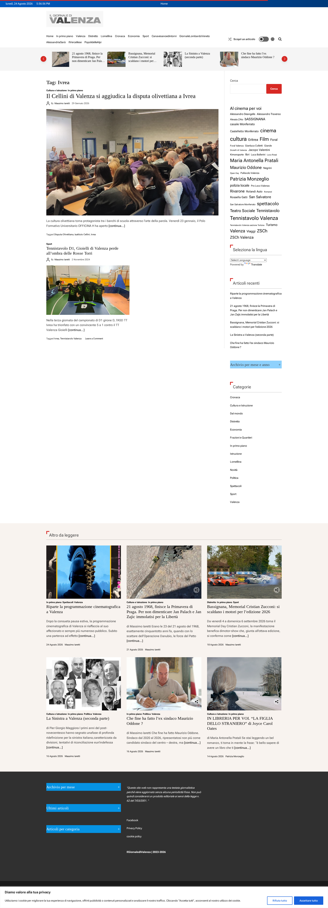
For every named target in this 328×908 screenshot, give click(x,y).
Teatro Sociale (242, 210)
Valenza (80, 36)
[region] (164, 897)
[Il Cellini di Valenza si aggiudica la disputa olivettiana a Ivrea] (132, 162)
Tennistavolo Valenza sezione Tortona (247, 225)
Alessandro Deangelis (242, 114)
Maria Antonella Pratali (254, 160)
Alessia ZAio (236, 119)
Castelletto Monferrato (244, 131)
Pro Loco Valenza (260, 185)
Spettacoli (235, 486)
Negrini (267, 167)
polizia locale (239, 185)
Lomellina (106, 36)
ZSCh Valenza (242, 237)
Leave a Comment (94, 338)
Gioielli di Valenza (238, 150)
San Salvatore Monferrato (242, 204)
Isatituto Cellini (82, 234)
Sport (146, 36)
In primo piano (64, 36)
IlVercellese (75, 42)
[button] (43, 59)
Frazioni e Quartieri (241, 437)
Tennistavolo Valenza (70, 338)
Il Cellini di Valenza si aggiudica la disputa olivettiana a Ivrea (121, 96)
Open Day (234, 173)
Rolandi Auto (254, 191)
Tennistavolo (267, 210)
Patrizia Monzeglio (249, 179)
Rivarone (237, 191)
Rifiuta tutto (280, 900)
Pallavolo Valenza (249, 173)
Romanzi (268, 192)
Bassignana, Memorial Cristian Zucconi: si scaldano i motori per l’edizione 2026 (86, 59)
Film (264, 139)
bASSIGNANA (255, 119)
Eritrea (253, 140)
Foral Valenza (237, 145)
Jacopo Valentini (259, 150)
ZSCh (262, 231)
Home (164, 3)
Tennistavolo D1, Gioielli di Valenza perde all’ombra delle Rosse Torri (82, 251)
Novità (233, 469)
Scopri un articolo (244, 39)
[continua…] (117, 226)
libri (247, 154)
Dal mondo (236, 413)
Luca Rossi (272, 154)
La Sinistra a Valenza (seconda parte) (142, 55)
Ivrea (93, 234)
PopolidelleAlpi (92, 42)
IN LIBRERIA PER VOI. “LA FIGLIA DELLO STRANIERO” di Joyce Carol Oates (258, 59)
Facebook (132, 820)
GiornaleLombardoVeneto (194, 36)
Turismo (272, 225)
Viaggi (251, 231)
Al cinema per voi (245, 108)
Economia (134, 36)
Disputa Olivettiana (63, 234)
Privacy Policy (134, 828)
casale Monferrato (242, 124)
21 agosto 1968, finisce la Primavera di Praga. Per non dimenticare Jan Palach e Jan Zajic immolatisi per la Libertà (253, 310)
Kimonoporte (237, 154)
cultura (238, 139)
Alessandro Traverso (269, 114)
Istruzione (236, 453)
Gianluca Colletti (254, 145)
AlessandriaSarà (56, 42)
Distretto (93, 36)
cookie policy (134, 836)
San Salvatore (260, 197)
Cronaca (120, 36)
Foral (274, 140)
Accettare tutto (309, 900)
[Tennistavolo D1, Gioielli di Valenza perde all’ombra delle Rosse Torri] (87, 290)
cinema (268, 130)
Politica (234, 477)
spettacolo (268, 203)
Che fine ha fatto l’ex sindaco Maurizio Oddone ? (202, 55)
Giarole (268, 145)
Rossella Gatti (239, 197)
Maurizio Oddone (246, 167)
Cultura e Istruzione (56, 90)
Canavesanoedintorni (164, 36)
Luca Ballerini (258, 154)
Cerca (234, 80)
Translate (256, 264)
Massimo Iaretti (62, 103)
